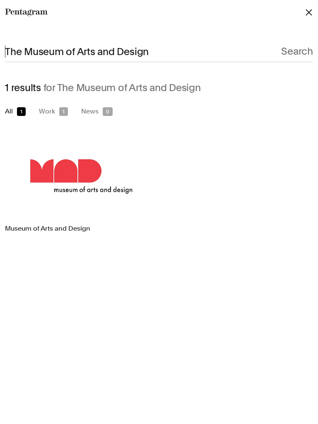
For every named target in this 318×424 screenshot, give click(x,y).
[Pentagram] (26, 12)
